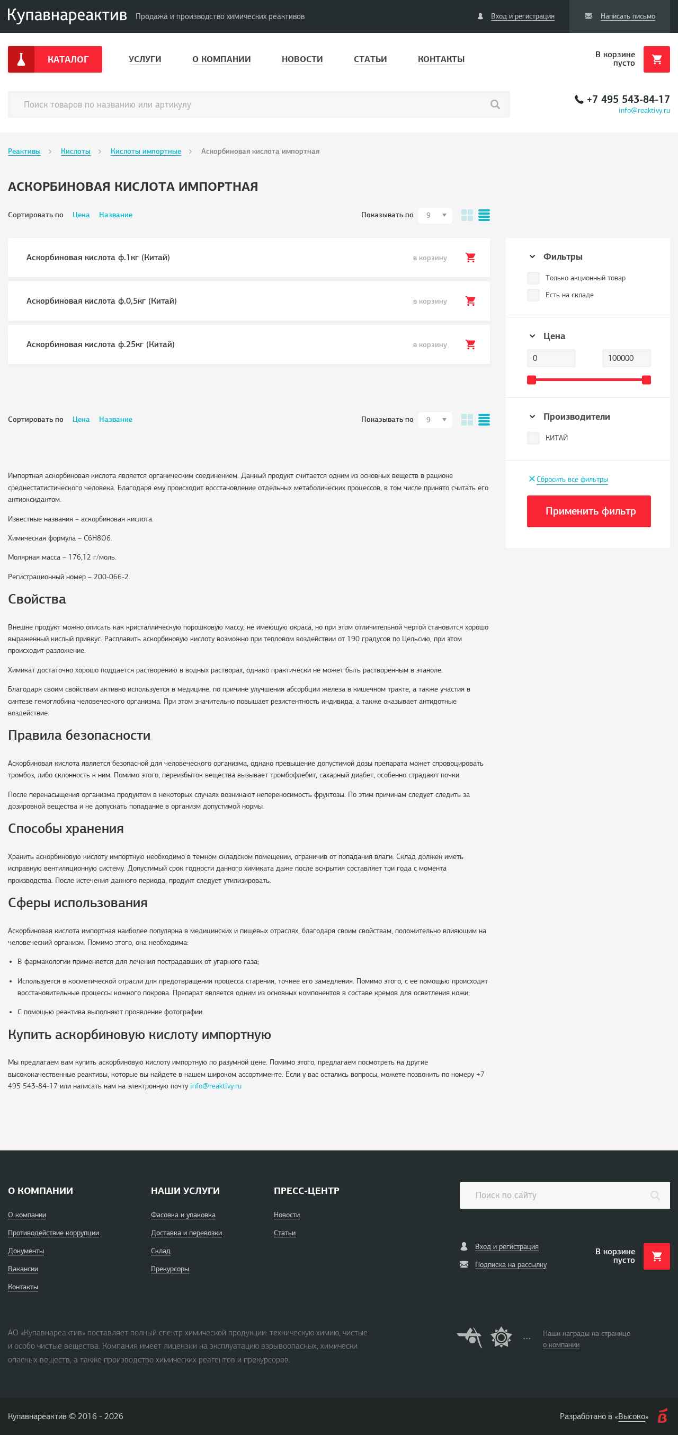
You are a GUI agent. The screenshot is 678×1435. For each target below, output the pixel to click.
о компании (561, 1344)
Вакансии (23, 1268)
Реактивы (24, 151)
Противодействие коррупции (53, 1232)
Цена (81, 214)
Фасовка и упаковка (183, 1214)
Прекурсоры (170, 1268)
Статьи (370, 59)
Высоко (631, 1416)
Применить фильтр (591, 511)
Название (115, 214)
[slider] (531, 379)
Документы (26, 1250)
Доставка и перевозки (186, 1232)
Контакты (441, 59)
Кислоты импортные (146, 151)
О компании (221, 59)
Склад (161, 1250)
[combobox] (435, 216)
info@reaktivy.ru (644, 110)
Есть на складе (570, 294)
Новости (302, 59)
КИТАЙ (557, 437)
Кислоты (76, 151)
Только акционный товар (586, 277)
